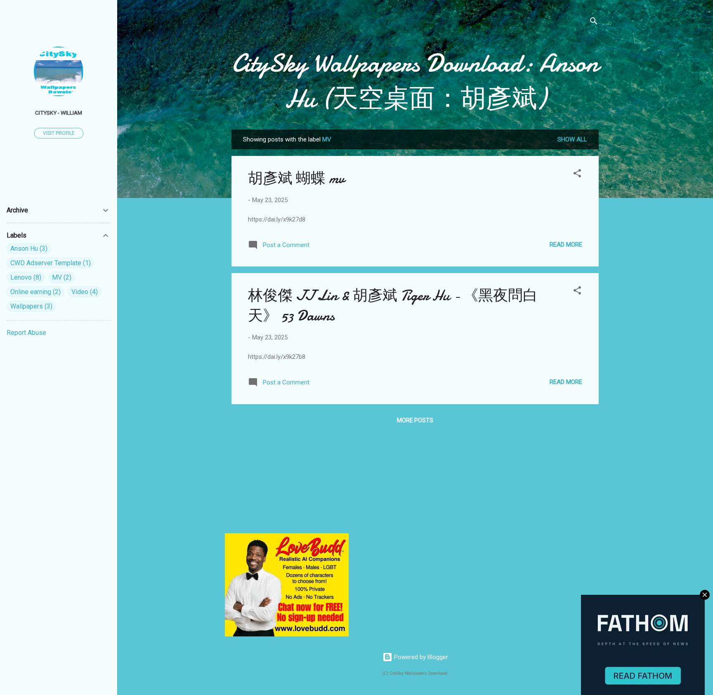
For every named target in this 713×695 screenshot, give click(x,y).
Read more (566, 244)
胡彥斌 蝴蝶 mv (296, 178)
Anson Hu (27, 248)
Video (83, 292)
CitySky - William (58, 112)
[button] (577, 174)
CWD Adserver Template (49, 263)
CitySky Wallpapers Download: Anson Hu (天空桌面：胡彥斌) (415, 80)
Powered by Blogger (420, 657)
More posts (415, 420)
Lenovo (24, 277)
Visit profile (59, 133)
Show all (572, 139)
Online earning (34, 292)
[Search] (594, 22)
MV (60, 277)
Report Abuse (26, 333)
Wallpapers (30, 306)
